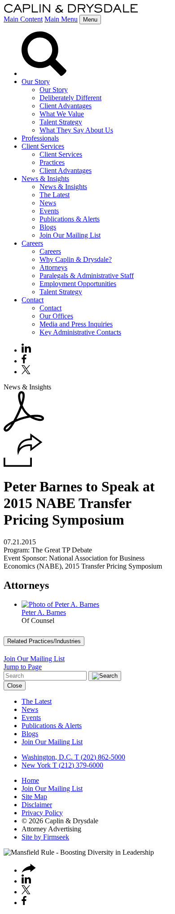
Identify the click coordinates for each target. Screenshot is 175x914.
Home (30, 780)
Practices (52, 162)
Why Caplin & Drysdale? (75, 259)
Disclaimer (37, 804)
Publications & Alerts (69, 219)
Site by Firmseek (45, 837)
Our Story (36, 81)
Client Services (43, 146)
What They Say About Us (76, 130)
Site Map (34, 796)
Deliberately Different (70, 98)
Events (49, 211)
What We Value (61, 114)
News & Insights (45, 178)
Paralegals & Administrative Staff (86, 275)
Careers (32, 243)
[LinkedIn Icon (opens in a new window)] (26, 350)
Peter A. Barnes (44, 612)
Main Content (23, 19)
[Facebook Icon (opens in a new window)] (24, 361)
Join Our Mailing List (70, 235)
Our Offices (56, 316)
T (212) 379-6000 (77, 765)
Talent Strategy (60, 122)
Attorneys (53, 267)
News (47, 203)
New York (36, 765)
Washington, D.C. (47, 757)
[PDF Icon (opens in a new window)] (24, 429)
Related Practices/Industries (44, 641)
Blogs (47, 227)
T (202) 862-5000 (99, 757)
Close (14, 685)
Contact (33, 300)
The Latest (54, 195)
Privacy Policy (42, 813)
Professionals (40, 138)
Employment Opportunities (77, 283)
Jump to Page (23, 667)
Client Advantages (65, 106)
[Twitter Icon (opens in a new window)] (26, 371)
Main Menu (61, 19)
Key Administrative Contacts (80, 332)
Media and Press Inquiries (76, 324)
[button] (23, 464)
